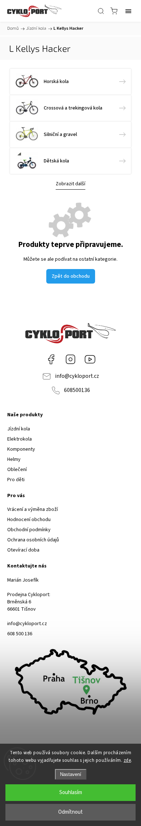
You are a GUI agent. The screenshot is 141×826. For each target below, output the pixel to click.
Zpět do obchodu (71, 276)
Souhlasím (70, 792)
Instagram (70, 359)
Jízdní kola (18, 429)
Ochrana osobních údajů (33, 540)
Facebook (51, 359)
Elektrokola (19, 439)
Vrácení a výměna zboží (32, 509)
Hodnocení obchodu (29, 519)
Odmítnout (70, 812)
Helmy (14, 459)
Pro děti (16, 479)
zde (127, 760)
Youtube (90, 359)
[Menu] (128, 11)
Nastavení (70, 774)
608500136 (77, 390)
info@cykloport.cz (77, 376)
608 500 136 (19, 633)
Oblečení (17, 469)
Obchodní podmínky (29, 529)
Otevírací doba (23, 550)
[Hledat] (100, 10)
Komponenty (21, 449)
